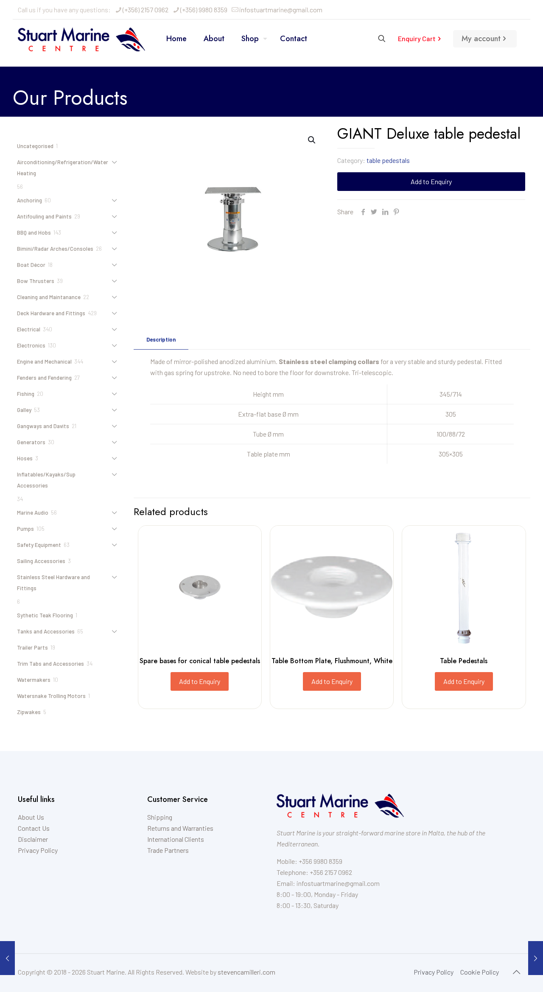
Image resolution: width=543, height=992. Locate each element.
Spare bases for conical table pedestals (200, 661)
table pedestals (388, 160)
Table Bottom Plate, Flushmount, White (332, 661)
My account (481, 38)
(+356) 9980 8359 (203, 10)
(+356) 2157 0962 (145, 10)
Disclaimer (33, 839)
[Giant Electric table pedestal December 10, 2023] (535, 958)
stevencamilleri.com (246, 972)
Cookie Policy (479, 972)
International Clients (175, 839)
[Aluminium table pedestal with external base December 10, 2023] (7, 958)
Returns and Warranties (180, 828)
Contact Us (34, 828)
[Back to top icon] (516, 972)
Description (161, 339)
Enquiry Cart (417, 38)
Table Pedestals (463, 661)
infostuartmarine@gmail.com (280, 10)
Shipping (159, 817)
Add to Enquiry (431, 181)
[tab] (161, 339)
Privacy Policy (38, 850)
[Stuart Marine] (81, 39)
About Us (31, 817)
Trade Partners (168, 850)
